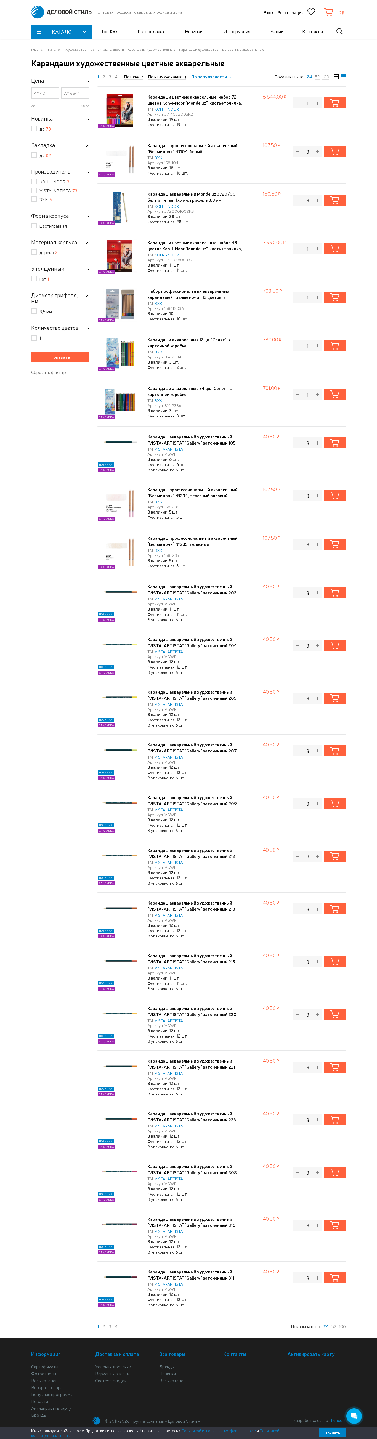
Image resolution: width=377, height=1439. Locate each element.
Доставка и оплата (117, 1353)
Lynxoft (338, 1420)
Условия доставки (113, 1366)
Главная (37, 49)
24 (309, 76)
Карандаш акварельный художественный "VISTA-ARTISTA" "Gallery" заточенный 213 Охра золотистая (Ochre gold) (191, 909)
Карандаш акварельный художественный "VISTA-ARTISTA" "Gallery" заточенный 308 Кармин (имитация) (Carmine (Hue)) (192, 1172)
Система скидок (111, 1380)
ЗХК (45, 199)
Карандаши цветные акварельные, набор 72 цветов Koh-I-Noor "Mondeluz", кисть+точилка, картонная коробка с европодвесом (194, 103)
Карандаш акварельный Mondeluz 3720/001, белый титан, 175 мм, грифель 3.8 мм (192, 197)
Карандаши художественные (151, 49)
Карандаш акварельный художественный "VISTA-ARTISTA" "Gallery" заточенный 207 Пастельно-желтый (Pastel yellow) (192, 750)
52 (317, 76)
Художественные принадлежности (94, 49)
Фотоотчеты (43, 1373)
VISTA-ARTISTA (58, 190)
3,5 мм (47, 311)
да (45, 128)
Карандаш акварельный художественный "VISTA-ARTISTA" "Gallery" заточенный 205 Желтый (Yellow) (192, 698)
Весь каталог (44, 1380)
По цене (131, 76)
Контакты (312, 31)
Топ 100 (109, 31)
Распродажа (151, 31)
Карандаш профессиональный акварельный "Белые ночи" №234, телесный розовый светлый (192, 495)
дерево (48, 252)
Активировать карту (51, 1408)
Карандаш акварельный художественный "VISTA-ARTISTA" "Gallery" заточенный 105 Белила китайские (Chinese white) (191, 442)
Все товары (172, 1353)
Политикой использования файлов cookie (219, 1430)
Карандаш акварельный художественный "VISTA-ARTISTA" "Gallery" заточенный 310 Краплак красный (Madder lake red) (191, 1225)
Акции (276, 31)
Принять (332, 1432)
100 (325, 76)
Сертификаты (44, 1366)
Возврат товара (47, 1387)
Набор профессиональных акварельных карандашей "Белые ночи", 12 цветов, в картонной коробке (188, 297)
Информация (237, 31)
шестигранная (54, 225)
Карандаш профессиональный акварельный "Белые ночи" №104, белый (192, 148)
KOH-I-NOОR (54, 181)
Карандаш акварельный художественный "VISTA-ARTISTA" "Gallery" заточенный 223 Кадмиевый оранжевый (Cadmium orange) (191, 1119)
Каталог (55, 49)
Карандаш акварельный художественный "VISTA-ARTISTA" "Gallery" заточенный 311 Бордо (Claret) (190, 1277)
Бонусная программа (52, 1394)
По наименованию (165, 76)
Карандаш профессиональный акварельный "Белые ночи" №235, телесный (192, 541)
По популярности (209, 76)
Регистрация (290, 12)
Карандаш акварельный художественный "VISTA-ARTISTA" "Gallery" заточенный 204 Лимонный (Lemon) (192, 645)
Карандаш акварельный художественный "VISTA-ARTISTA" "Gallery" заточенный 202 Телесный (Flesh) (192, 592)
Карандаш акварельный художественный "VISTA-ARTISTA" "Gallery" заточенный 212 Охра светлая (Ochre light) (191, 856)
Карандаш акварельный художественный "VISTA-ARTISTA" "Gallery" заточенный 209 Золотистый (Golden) (192, 803)
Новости (39, 1401)
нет (44, 278)
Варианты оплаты (112, 1373)
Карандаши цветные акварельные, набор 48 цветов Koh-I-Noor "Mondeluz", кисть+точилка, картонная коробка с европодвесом (194, 248)
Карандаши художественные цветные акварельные (221, 49)
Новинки (194, 31)
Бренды (39, 1415)
